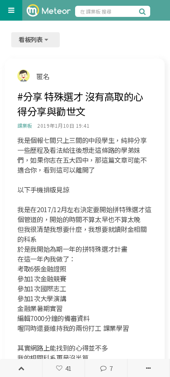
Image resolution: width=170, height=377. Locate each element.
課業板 (24, 125)
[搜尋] (143, 11)
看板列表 (31, 39)
